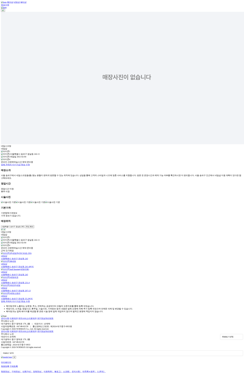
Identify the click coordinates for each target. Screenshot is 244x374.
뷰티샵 (23, 2)
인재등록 (14, 366)
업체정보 (38, 371)
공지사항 (5, 318)
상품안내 (27, 371)
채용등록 (5, 366)
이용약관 (14, 318)
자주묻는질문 (89, 371)
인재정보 (17, 371)
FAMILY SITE (227, 337)
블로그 (58, 371)
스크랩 (67, 371)
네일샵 (17, 2)
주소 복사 (29, 227)
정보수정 (5, 5)
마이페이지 (6, 362)
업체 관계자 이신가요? (15, 165)
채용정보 (6, 371)
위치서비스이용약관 (27, 318)
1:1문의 (101, 371)
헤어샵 (10, 2)
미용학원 (49, 371)
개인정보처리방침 (45, 318)
